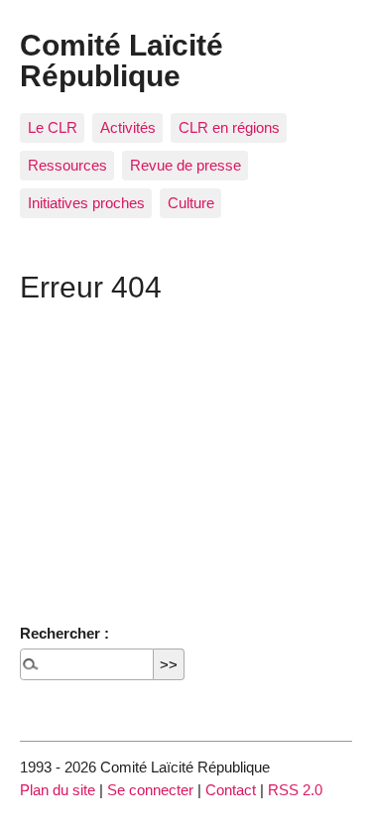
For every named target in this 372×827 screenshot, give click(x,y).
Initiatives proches (86, 202)
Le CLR (52, 127)
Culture (191, 202)
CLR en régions (229, 127)
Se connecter (150, 789)
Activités (128, 127)
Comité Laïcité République (121, 59)
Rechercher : (64, 633)
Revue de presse (185, 165)
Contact (230, 789)
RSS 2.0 (295, 789)
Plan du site (57, 789)
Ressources (67, 165)
